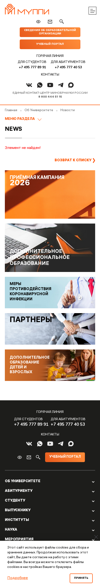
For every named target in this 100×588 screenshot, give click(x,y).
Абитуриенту (18, 491)
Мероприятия (19, 540)
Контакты (50, 75)
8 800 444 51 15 (50, 97)
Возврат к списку (73, 160)
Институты (17, 520)
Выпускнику (18, 510)
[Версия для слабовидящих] (38, 21)
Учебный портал (50, 44)
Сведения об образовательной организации (50, 32)
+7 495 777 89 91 (32, 67)
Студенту (15, 501)
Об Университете (22, 481)
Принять (81, 578)
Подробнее (17, 578)
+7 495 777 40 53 (68, 67)
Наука (11, 530)
